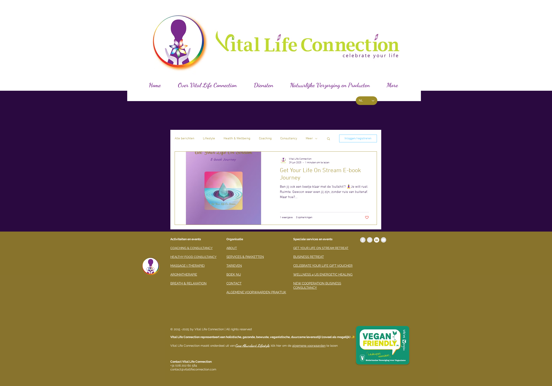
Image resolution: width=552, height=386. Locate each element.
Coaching (265, 138)
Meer (309, 138)
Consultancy (288, 138)
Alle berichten (184, 138)
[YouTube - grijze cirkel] (383, 240)
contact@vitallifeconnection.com (193, 369)
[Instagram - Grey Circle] (369, 240)
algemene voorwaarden (309, 345)
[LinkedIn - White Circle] (376, 240)
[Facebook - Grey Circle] (362, 240)
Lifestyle (209, 138)
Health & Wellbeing (237, 138)
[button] (328, 139)
